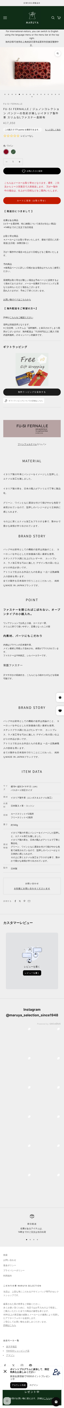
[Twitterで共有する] (20, 901)
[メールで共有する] (29, 901)
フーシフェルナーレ (27, 444)
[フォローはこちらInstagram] (22, 1365)
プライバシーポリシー (14, 1270)
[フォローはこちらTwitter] (13, 1365)
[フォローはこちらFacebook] (5, 1365)
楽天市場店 (11, 1346)
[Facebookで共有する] (15, 901)
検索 (5, 1255)
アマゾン (10, 1355)
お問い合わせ (32, 883)
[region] (32, 1224)
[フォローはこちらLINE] (30, 1365)
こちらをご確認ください (21, 317)
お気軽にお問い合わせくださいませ (32, 888)
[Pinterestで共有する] (24, 901)
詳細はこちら (9, 1325)
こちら (47, 1398)
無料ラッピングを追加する (32, 392)
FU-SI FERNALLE (13, 103)
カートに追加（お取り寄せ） (32, 200)
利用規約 (7, 1275)
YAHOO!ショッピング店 (17, 1350)
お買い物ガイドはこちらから (17, 299)
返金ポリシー (9, 1265)
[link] (17, 1041)
